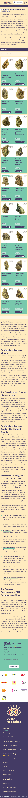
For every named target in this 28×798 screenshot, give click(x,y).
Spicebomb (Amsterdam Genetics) (18, 303)
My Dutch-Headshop (13, 758)
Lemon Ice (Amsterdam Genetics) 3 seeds (19, 218)
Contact (13, 766)
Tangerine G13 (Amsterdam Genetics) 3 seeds (6, 190)
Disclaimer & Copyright (13, 791)
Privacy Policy (13, 775)
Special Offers (13, 783)
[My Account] (24, 2)
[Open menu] (2, 2)
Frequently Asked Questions (13, 741)
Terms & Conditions (13, 770)
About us (13, 762)
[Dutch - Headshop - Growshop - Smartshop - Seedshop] (8, 2)
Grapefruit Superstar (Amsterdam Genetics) (7, 275)
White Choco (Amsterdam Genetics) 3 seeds (6, 218)
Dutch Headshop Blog (13, 787)
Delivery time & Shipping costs (13, 737)
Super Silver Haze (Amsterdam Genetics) (6, 160)
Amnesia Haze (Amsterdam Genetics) (19, 103)
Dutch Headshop (4, 796)
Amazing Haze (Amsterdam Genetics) (5, 303)
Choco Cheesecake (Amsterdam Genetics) (20, 275)
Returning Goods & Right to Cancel (13, 749)
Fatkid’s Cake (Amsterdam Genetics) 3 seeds (6, 103)
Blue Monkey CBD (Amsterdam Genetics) (6, 245)
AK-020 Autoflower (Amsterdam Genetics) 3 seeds (20, 73)
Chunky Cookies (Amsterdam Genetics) (19, 190)
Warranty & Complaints (13, 745)
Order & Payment (13, 733)
